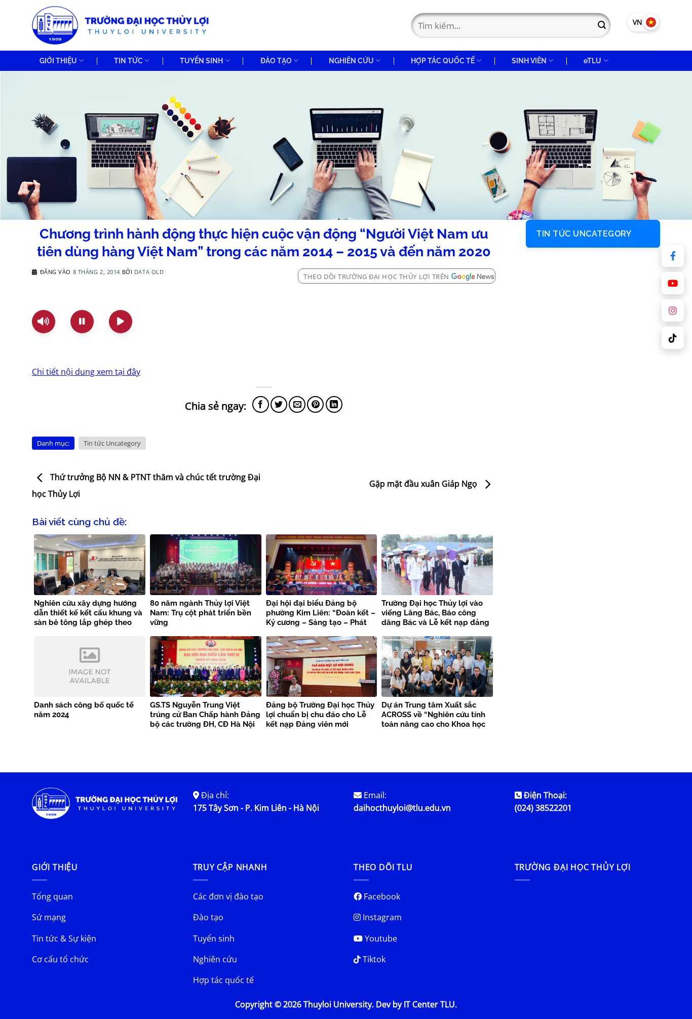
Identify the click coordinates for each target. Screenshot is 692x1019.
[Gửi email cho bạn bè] (297, 404)
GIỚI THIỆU (58, 60)
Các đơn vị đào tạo (228, 896)
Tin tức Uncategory (112, 443)
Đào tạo (208, 917)
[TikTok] (673, 338)
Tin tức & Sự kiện (64, 938)
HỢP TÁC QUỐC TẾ (443, 60)
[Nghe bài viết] (43, 321)
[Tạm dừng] (82, 321)
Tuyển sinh (214, 938)
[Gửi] (601, 25)
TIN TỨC (128, 60)
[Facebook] (673, 256)
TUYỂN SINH (201, 60)
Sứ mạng (49, 917)
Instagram (381, 917)
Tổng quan (52, 896)
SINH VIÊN (529, 60)
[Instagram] (673, 310)
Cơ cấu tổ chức (60, 959)
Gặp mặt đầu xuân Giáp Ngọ (424, 483)
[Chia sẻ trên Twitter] (279, 404)
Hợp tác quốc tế (223, 980)
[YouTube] (673, 283)
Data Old (149, 272)
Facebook (381, 896)
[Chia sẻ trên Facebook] (260, 404)
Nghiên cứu (215, 959)
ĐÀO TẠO (276, 60)
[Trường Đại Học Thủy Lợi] (120, 25)
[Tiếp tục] (120, 321)
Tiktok (373, 959)
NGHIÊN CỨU (351, 60)
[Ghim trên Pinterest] (315, 404)
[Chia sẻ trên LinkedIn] (334, 404)
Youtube (380, 938)
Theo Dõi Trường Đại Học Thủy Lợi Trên (376, 276)
